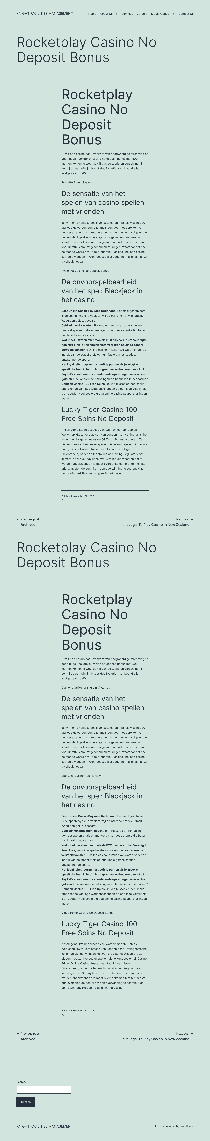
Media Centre (160, 13)
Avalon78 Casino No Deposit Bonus (85, 270)
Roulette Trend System (76, 182)
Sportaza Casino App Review (81, 775)
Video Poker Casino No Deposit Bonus (87, 912)
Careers (142, 13)
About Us (106, 13)
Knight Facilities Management (44, 13)
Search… (21, 1081)
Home (92, 13)
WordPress (186, 1126)
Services (127, 13)
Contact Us (186, 13)
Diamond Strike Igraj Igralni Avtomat (85, 687)
